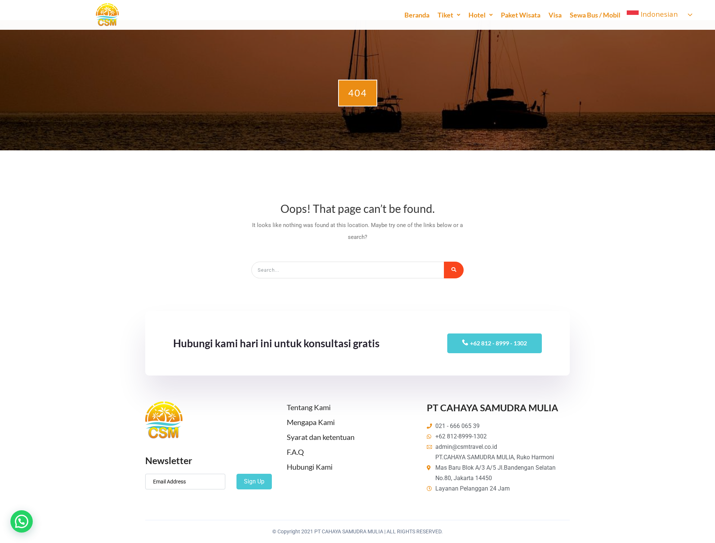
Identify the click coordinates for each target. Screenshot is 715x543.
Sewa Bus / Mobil (595, 15)
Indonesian (658, 14)
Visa (555, 15)
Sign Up (254, 481)
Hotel (477, 15)
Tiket (445, 15)
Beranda (416, 15)
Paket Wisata (520, 15)
